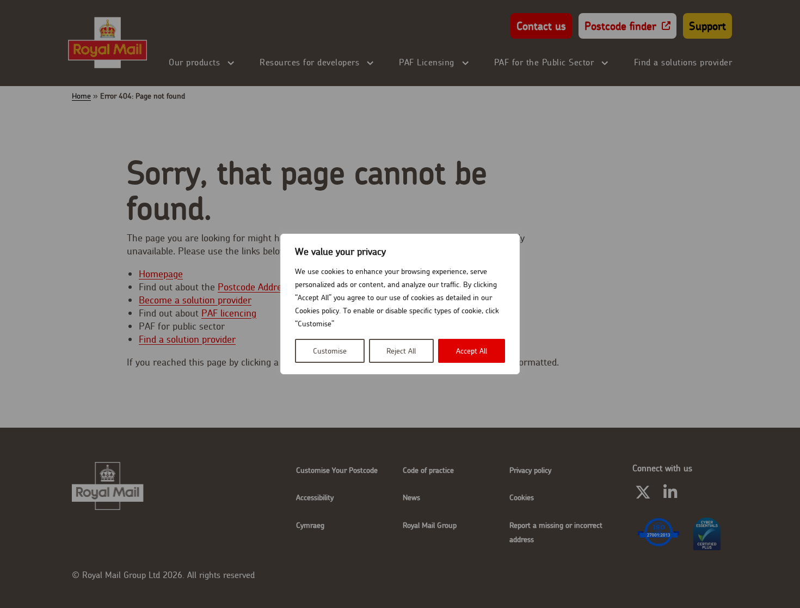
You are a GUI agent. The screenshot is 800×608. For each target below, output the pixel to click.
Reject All (401, 351)
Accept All (471, 351)
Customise (330, 351)
